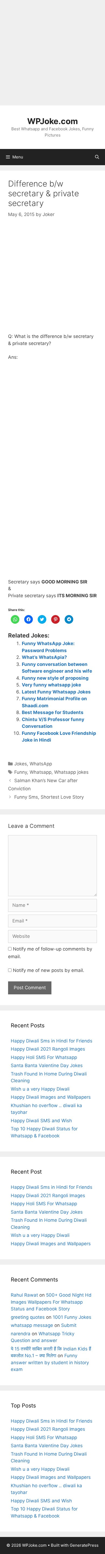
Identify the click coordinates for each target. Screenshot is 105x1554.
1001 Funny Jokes (72, 1317)
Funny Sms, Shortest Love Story (49, 797)
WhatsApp (41, 763)
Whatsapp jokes (71, 772)
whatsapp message (32, 1325)
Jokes (20, 763)
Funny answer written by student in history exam (50, 1362)
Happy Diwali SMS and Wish (41, 1120)
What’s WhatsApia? (44, 657)
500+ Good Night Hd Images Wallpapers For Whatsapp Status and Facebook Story (51, 1301)
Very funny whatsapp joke (51, 685)
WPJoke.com (52, 121)
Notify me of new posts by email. (48, 970)
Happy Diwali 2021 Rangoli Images (48, 1049)
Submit (68, 1325)
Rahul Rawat (24, 1295)
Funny (20, 772)
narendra (20, 1333)
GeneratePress (84, 1545)
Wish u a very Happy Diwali (40, 1089)
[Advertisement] (52, 52)
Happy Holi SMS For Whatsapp (44, 1057)
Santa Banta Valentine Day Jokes (47, 1065)
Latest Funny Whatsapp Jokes (56, 692)
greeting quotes (28, 1317)
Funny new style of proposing (55, 678)
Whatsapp (40, 772)
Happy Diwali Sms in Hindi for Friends (51, 1041)
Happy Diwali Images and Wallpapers (51, 1097)
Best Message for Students (52, 712)
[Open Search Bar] (97, 157)
